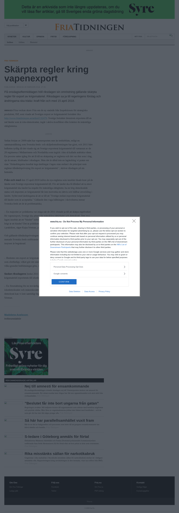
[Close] (134, 221)
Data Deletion (74, 291)
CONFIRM (64, 282)
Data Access (89, 291)
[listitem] (89, 266)
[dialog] (89, 256)
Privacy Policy (104, 291)
